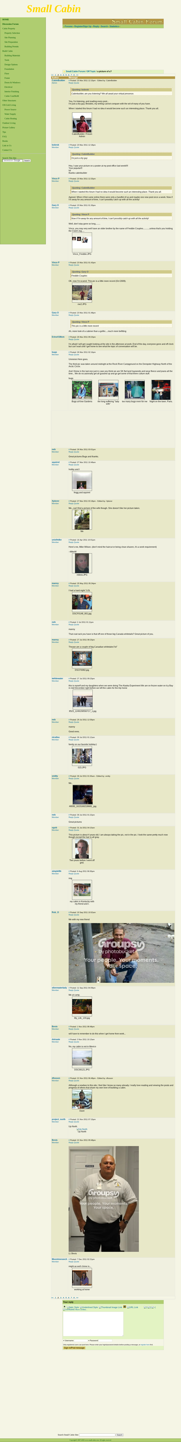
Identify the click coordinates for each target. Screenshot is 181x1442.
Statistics (114, 26)
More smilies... (81, 1309)
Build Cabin (7, 51)
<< (52, 75)
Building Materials (12, 55)
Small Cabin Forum (75, 71)
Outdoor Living (9, 123)
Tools (7, 60)
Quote (76, 83)
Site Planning (10, 37)
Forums (69, 26)
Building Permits (12, 46)
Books (5, 141)
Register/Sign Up (82, 26)
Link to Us (6, 145)
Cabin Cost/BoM (12, 96)
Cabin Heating (11, 118)
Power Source (10, 109)
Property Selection (12, 33)
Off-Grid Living (9, 105)
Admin (54, 83)
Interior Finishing (12, 91)
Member (55, 147)
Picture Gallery (8, 127)
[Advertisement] (10, 204)
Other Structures (9, 100)
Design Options (11, 64)
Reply (96, 26)
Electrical (8, 87)
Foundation (9, 69)
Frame (7, 78)
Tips (4, 132)
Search (104, 26)
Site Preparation (11, 42)
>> (77, 75)
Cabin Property (8, 28)
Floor (7, 73)
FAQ (4, 136)
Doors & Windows (12, 82)
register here (145, 1345)
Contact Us (7, 150)
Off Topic (91, 71)
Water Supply (10, 114)
